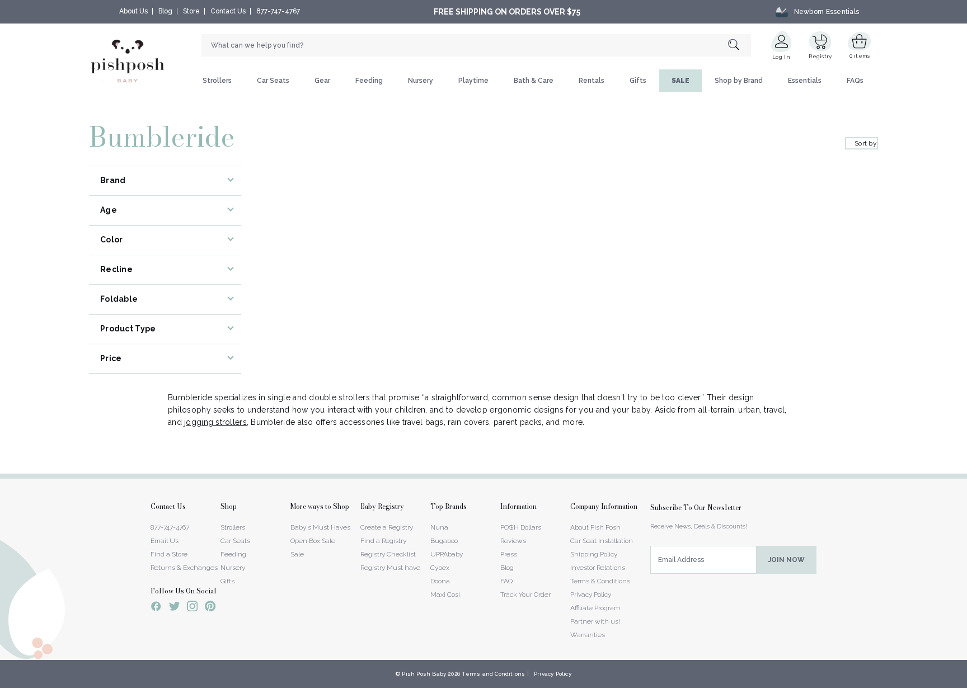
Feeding (369, 81)
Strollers (217, 81)
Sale (297, 554)
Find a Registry (383, 541)
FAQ (506, 581)
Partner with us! (595, 621)
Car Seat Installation (601, 541)
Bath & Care (533, 81)
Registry (820, 56)
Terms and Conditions (493, 674)
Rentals (591, 81)
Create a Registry (386, 527)
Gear (322, 81)
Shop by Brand (739, 81)
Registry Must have (390, 568)
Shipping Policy (593, 554)
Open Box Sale (312, 541)
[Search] (739, 45)
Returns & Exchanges (184, 568)
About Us (133, 11)
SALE (680, 81)
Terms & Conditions (600, 581)
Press (508, 554)
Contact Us (228, 11)
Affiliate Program (595, 608)
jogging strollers (215, 422)
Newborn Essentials (826, 12)
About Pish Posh (595, 527)
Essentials (805, 81)
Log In (781, 57)
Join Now (786, 560)
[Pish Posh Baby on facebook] (156, 608)
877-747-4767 (278, 11)
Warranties (587, 635)
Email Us (165, 541)
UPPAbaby (446, 554)
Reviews (513, 541)
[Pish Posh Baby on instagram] (192, 608)
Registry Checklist (388, 554)
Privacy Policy (590, 594)
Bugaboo (444, 541)
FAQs (855, 81)
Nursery (420, 81)
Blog (165, 11)
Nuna (439, 527)
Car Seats (273, 81)
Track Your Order (525, 594)
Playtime (473, 81)
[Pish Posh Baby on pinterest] (210, 608)
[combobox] (476, 45)
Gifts (638, 81)
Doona (440, 581)
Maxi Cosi (445, 594)
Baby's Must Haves (320, 527)
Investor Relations (597, 568)
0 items (859, 56)
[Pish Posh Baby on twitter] (174, 608)
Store (191, 11)
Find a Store (169, 554)
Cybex (439, 568)
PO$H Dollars (520, 527)
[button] (966, 681)
